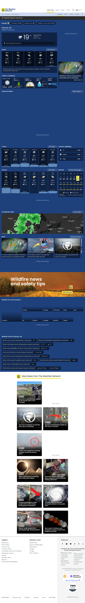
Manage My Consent (8, 553)
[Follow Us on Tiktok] (75, 544)
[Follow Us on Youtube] (71, 544)
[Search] (73, 10)
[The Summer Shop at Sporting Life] (78, 317)
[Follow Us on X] (83, 544)
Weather (7, 14)
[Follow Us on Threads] (79, 544)
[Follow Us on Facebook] (62, 544)
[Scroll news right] (81, 248)
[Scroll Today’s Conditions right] (57, 82)
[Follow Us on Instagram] (67, 544)
